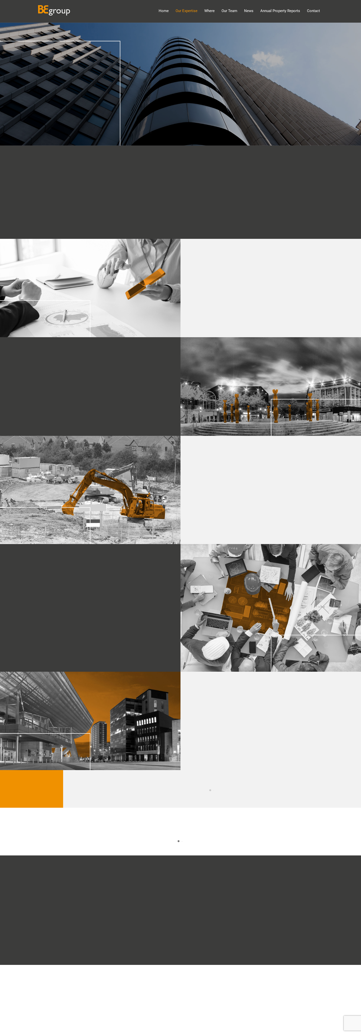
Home (164, 11)
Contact (313, 11)
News (248, 11)
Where (209, 11)
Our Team (229, 11)
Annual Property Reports (280, 11)
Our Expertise (186, 11)
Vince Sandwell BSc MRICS (212, 790)
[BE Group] (54, 13)
